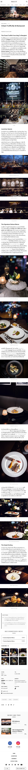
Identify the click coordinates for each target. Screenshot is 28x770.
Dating (10, 699)
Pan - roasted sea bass (20, 434)
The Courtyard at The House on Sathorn (18, 730)
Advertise (14, 756)
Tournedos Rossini (18, 487)
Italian (9, 23)
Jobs (14, 753)
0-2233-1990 (17, 673)
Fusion (19, 723)
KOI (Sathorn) (16, 721)
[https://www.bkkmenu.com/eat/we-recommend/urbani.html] (13, 705)
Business (14, 758)
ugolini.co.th (5, 691)
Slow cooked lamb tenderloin (17, 492)
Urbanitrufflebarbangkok (8, 693)
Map (15, 683)
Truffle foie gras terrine (6, 249)
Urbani (8, 48)
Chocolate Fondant (5, 556)
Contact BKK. (14, 761)
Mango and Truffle (17, 559)
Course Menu (4, 699)
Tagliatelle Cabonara (11, 353)
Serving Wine (16, 699)
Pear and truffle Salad (15, 244)
